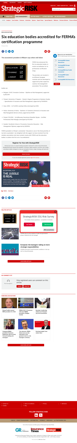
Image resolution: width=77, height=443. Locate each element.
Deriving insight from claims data (41, 332)
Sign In (71, 5)
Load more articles (25, 261)
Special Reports (48, 20)
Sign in (31, 48)
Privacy (45, 403)
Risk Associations (7, 32)
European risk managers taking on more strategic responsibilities (35, 246)
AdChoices (64, 403)
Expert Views (40, 20)
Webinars (56, 20)
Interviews (28, 20)
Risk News (10, 191)
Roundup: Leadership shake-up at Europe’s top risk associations (41, 311)
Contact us (5, 403)
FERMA (5, 191)
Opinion (34, 20)
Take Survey (47, 224)
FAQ (25, 405)
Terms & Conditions (29, 403)
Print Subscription (62, 5)
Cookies (5, 405)
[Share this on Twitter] (6, 51)
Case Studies (15, 20)
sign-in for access (35, 157)
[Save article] (49, 51)
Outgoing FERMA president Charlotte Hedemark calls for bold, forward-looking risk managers (9, 334)
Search (74, 9)
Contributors (34, 420)
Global (5, 2)
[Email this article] (12, 51)
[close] (50, 48)
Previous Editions (64, 20)
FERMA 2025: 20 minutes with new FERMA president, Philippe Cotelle (25, 312)
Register (53, 5)
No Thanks (29, 224)
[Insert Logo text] (20, 12)
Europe (20, 2)
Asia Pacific (13, 2)
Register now (26, 154)
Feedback (42, 420)
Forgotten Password (22, 420)
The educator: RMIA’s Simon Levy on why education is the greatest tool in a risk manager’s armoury (25, 334)
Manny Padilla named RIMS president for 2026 (9, 310)
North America (28, 2)
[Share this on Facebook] (3, 51)
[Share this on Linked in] (9, 51)
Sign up (57, 84)
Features (22, 20)
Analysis (8, 20)
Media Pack (49, 420)
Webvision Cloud (42, 439)
